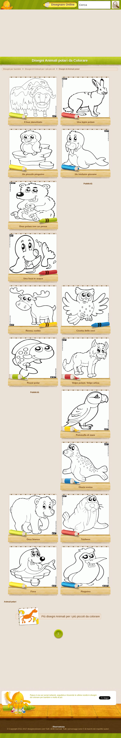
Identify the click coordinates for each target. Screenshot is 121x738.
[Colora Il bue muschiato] (33, 117)
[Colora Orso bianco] (33, 534)
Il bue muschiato (33, 122)
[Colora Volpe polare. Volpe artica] (85, 377)
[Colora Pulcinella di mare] (85, 430)
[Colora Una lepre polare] (85, 117)
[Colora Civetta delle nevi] (85, 325)
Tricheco (85, 539)
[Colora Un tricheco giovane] (85, 169)
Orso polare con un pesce (33, 226)
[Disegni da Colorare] (8, 4)
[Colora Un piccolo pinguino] (33, 169)
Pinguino (86, 591)
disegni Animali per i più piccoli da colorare (73, 616)
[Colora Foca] (33, 586)
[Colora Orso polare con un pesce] (33, 221)
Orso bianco (33, 539)
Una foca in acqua (33, 278)
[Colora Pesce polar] (33, 377)
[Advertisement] (59, 32)
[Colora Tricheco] (85, 534)
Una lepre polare (86, 122)
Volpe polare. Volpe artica (85, 383)
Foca (33, 591)
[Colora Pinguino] (85, 586)
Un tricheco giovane (86, 174)
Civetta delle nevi (85, 330)
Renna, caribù (33, 330)
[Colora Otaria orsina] (85, 482)
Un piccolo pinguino (33, 174)
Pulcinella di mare (85, 435)
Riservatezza (59, 727)
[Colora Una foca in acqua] (33, 273)
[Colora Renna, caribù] (33, 325)
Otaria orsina (85, 487)
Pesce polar (33, 383)
